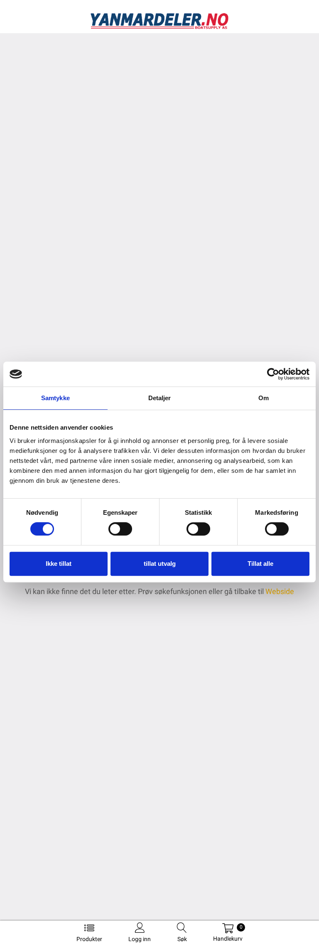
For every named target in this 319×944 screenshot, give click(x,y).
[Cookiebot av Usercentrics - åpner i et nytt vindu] (273, 374)
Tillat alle (260, 563)
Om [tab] (263, 397)
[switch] (120, 529)
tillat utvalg (160, 563)
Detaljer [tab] (159, 397)
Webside (279, 591)
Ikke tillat (58, 563)
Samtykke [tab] (55, 397)
